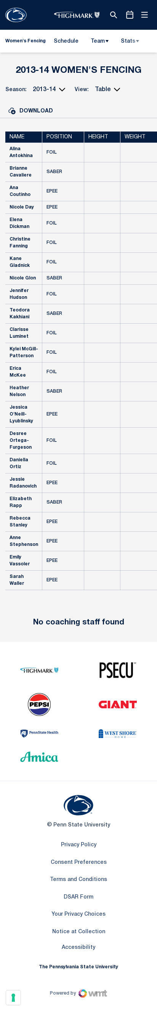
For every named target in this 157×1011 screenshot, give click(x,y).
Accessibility (78, 947)
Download (36, 111)
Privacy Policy (78, 844)
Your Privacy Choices (78, 914)
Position (59, 137)
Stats (128, 41)
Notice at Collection (78, 931)
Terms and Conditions (78, 879)
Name (17, 137)
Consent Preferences (79, 862)
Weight (135, 137)
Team (98, 41)
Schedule (66, 41)
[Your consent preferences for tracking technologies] (13, 997)
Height (98, 137)
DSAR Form (78, 897)
